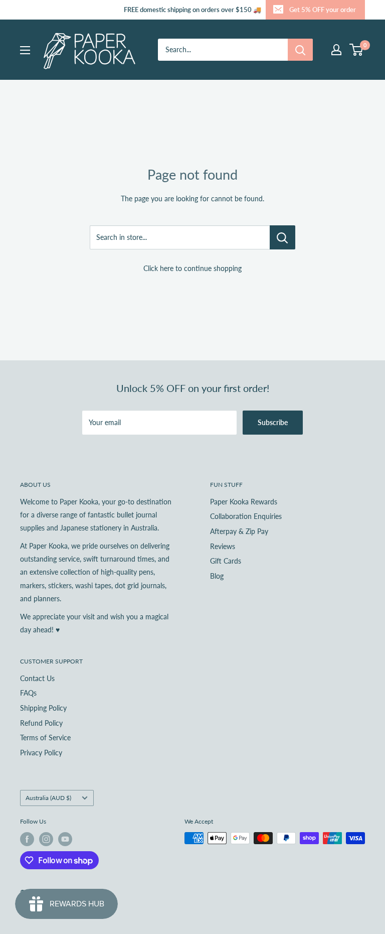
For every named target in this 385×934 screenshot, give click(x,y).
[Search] (300, 50)
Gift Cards (225, 561)
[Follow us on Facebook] (27, 839)
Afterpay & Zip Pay (239, 531)
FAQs (28, 693)
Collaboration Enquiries (246, 516)
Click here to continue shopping (192, 268)
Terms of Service (45, 737)
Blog (217, 576)
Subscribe (273, 422)
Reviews (222, 546)
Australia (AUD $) (48, 798)
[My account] (336, 49)
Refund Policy (41, 723)
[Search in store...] (282, 237)
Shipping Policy (43, 708)
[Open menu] (25, 50)
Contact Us (37, 678)
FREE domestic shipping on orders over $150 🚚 (192, 10)
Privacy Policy (41, 752)
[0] (356, 50)
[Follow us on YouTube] (65, 839)
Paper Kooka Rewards (243, 501)
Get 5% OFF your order (322, 10)
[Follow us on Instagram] (46, 839)
